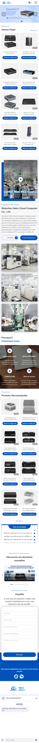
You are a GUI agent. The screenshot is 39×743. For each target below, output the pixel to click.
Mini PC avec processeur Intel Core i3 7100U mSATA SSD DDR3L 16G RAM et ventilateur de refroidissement (10, 479)
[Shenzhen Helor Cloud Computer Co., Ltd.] (8, 2)
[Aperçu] (19, 691)
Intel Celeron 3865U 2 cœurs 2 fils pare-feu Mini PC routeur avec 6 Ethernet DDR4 (10, 113)
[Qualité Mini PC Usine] (19, 22)
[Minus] (36, 698)
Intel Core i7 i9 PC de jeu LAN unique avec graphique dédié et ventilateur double (28, 143)
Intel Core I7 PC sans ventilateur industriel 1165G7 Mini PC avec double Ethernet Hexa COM (29, 113)
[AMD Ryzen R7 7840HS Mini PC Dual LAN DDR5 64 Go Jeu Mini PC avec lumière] (34, 537)
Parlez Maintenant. (29, 238)
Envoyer (19, 655)
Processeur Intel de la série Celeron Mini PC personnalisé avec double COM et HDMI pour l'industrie (10, 53)
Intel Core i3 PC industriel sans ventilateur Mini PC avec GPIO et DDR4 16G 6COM (28, 509)
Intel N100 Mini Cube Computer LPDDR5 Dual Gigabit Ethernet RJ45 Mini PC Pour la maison (10, 418)
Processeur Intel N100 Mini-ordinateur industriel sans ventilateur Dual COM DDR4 (10, 449)
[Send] (36, 740)
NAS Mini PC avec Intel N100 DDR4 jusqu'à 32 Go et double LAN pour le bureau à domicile (29, 53)
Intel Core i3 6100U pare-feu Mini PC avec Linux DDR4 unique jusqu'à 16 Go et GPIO (28, 83)
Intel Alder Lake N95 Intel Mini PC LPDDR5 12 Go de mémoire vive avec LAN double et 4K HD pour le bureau (19, 534)
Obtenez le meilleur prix (10, 57)
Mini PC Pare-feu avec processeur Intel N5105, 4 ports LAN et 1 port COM (28, 449)
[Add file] (2, 740)
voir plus (33, 30)
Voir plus (30, 579)
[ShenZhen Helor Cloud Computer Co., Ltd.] (20, 179)
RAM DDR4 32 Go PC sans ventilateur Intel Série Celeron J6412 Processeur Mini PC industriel (10, 83)
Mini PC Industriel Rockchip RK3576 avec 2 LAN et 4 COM (10, 509)
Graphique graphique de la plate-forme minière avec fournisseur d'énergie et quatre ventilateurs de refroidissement (19, 540)
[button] (17, 21)
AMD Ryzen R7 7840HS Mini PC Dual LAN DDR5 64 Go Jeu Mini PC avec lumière (19, 537)
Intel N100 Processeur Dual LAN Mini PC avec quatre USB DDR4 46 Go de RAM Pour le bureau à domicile (29, 418)
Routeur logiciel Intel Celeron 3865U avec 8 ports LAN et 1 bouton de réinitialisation (29, 479)
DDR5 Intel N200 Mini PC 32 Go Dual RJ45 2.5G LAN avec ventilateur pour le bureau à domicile (19, 531)
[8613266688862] (15, 676)
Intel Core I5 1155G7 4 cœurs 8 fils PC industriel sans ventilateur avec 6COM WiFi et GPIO (10, 143)
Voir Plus (19, 521)
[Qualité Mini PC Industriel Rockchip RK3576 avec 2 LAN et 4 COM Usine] (10, 498)
